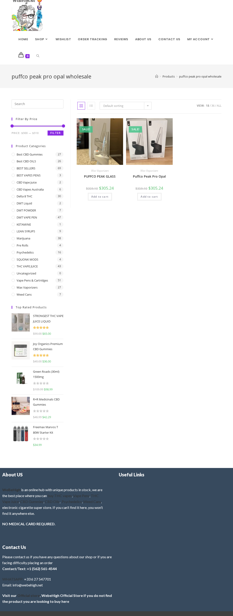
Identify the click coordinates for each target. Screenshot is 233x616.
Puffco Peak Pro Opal (149, 176)
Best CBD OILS (26, 161)
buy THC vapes (60, 495)
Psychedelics (25, 252)
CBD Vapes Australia (30, 189)
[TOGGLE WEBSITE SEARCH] (38, 56)
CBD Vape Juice (27, 182)
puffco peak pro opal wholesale (200, 76)
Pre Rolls (22, 245)
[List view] (91, 106)
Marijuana (23, 238)
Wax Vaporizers (100, 171)
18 (207, 106)
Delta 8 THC (24, 196)
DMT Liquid (24, 203)
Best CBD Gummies (30, 154)
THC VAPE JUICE (27, 266)
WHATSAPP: (12, 579)
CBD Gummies (31, 501)
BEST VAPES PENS (29, 175)
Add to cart (100, 197)
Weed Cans (24, 294)
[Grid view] (81, 106)
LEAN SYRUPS (26, 231)
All (219, 106)
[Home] (156, 76)
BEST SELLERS (26, 168)
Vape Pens (81, 495)
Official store (28, 595)
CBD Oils (52, 501)
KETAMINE (24, 224)
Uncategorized (26, 273)
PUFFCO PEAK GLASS (100, 176)
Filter (55, 133)
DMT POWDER (26, 210)
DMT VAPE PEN (27, 217)
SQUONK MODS (27, 259)
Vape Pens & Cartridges (32, 280)
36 (213, 106)
